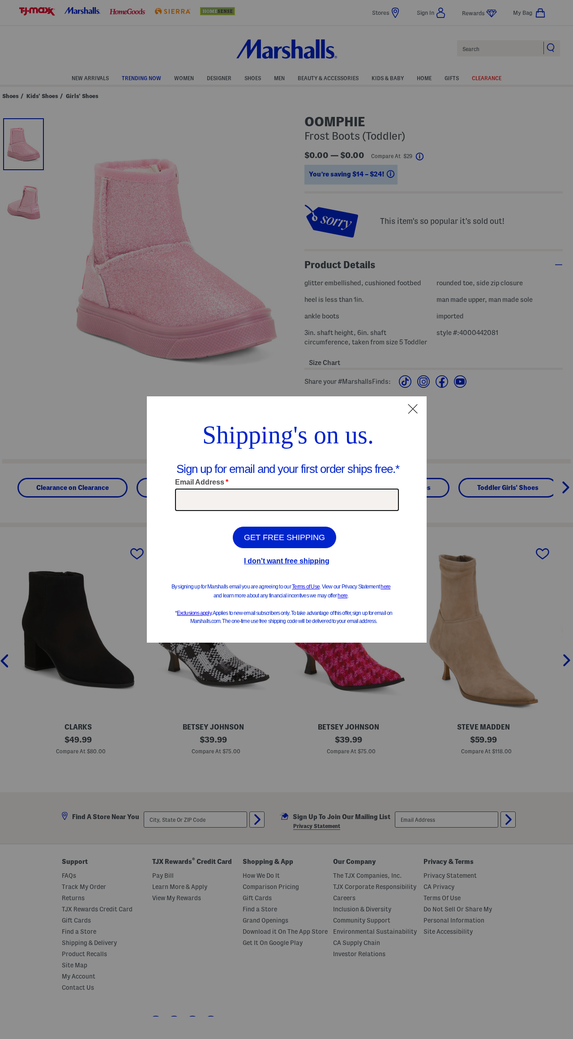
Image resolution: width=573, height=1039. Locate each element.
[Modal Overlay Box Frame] (287, 519)
